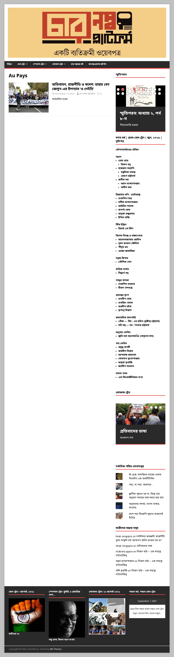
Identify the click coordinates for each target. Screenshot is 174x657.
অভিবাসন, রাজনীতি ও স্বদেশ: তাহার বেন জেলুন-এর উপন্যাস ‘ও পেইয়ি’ (80, 87)
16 (141, 93)
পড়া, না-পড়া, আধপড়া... (141, 484)
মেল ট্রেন (21, 64)
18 (150, 93)
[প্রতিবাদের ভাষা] (140, 414)
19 (154, 93)
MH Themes (56, 649)
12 (122, 93)
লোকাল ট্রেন (57, 64)
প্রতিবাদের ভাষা (144, 546)
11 (118, 93)
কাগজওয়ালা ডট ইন (97, 64)
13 (127, 93)
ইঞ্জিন (9, 64)
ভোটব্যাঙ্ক (135, 194)
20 (159, 93)
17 (145, 93)
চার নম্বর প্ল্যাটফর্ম (87, 93)
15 (136, 93)
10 (159, 89)
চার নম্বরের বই (77, 64)
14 (131, 93)
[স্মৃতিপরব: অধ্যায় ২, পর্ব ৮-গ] (140, 96)
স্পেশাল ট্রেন (38, 64)
